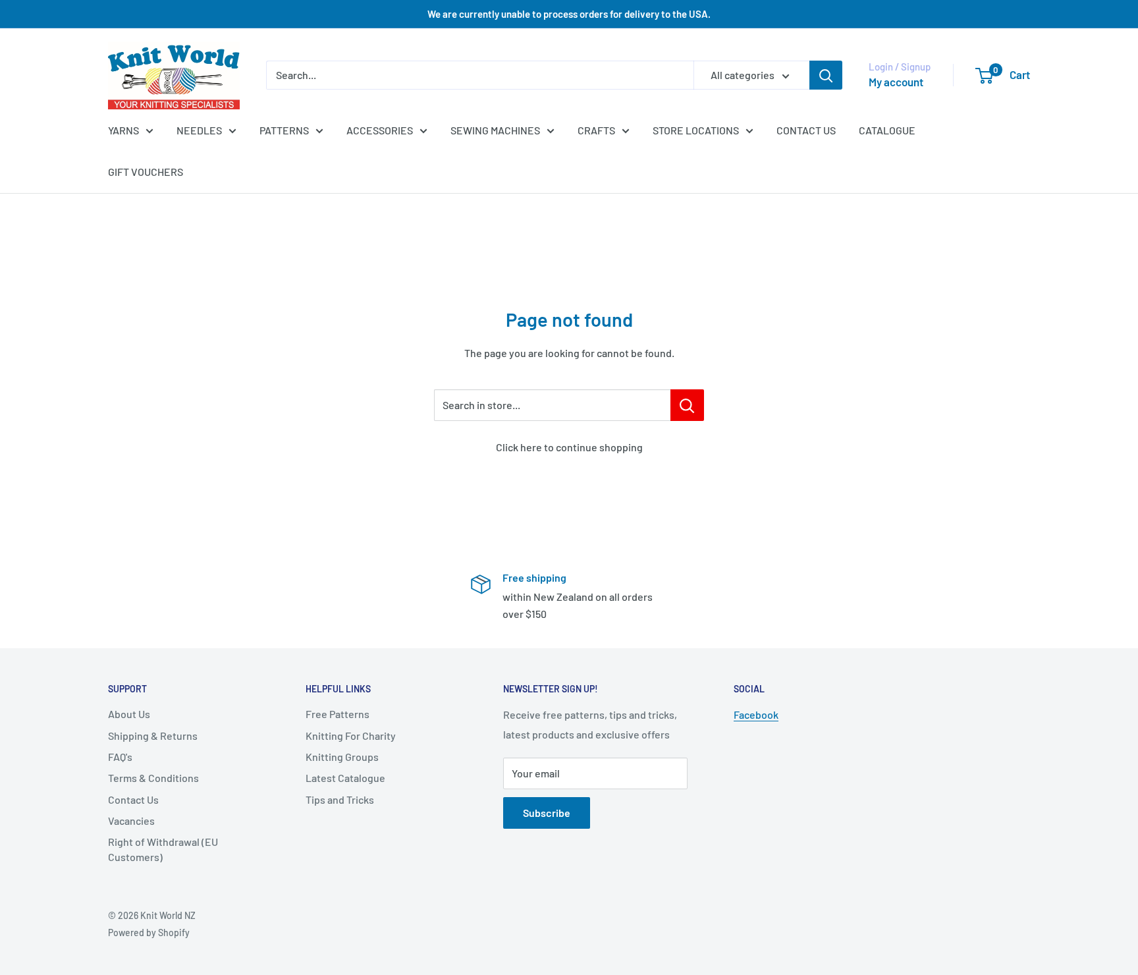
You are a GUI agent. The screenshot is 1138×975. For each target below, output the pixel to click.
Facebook (756, 714)
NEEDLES (199, 130)
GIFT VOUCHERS (145, 171)
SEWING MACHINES (495, 130)
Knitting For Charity (351, 735)
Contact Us (133, 799)
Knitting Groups (342, 756)
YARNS (123, 130)
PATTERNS (284, 130)
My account (896, 81)
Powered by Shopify (149, 932)
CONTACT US (806, 130)
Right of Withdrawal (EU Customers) (163, 848)
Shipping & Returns (153, 735)
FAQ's (120, 756)
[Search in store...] (687, 405)
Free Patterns (337, 714)
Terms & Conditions (153, 777)
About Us (129, 714)
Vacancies (131, 820)
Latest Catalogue (345, 777)
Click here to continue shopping (569, 447)
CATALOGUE (887, 130)
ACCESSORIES (379, 130)
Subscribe (546, 812)
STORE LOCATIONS (696, 130)
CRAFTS (596, 130)
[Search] (825, 75)
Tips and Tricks (340, 799)
